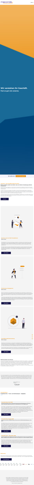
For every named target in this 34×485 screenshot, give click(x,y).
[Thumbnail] (17, 221)
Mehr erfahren (6, 303)
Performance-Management (7, 288)
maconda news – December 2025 (8, 435)
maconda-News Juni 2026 (7, 402)
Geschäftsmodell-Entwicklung (8, 338)
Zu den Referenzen (6, 459)
